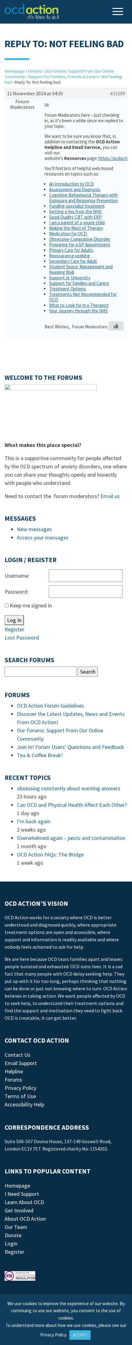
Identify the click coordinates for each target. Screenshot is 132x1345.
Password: (17, 591)
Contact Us (17, 1054)
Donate (13, 1235)
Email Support (21, 1063)
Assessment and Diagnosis (74, 189)
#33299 (117, 93)
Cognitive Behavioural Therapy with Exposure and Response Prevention (83, 197)
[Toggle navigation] (118, 12)
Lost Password (22, 637)
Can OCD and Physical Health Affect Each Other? (72, 804)
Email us (110, 496)
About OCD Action (25, 1218)
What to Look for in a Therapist (79, 305)
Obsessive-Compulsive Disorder (79, 239)
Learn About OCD (24, 1202)
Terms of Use (20, 1096)
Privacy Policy (20, 1087)
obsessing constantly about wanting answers (68, 788)
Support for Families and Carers (79, 283)
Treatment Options (67, 289)
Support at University (69, 278)
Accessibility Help (24, 1104)
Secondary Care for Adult (73, 261)
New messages (34, 529)
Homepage (15, 71)
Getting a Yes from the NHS (75, 211)
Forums (35, 71)
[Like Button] (116, 326)
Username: (17, 575)
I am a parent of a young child (77, 222)
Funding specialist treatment (77, 206)
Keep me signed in (31, 605)
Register (14, 629)
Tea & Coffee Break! (40, 755)
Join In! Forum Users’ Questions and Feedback (70, 746)
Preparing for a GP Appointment (79, 244)
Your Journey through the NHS (78, 311)
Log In (14, 620)
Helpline (14, 1071)
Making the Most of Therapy (76, 228)
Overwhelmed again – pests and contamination (71, 837)
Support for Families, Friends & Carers (63, 76)
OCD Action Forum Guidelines (50, 705)
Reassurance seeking (69, 256)
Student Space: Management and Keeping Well (81, 269)
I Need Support (22, 1193)
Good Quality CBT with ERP (75, 217)
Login (11, 1243)
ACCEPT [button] (80, 1335)
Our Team (16, 1226)
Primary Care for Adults (71, 250)
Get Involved (19, 1210)
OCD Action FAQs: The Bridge (50, 854)
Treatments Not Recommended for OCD (83, 297)
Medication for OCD (68, 233)
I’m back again (33, 821)
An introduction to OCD (71, 184)
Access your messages (42, 537)
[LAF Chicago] (32, 11)
